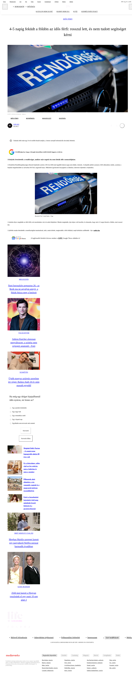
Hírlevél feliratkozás (19, 637)
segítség (62, 118)
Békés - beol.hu (45, 665)
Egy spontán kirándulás (19, 408)
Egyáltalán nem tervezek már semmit (23, 423)
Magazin (86, 655)
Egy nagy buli (16, 412)
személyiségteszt (89, 11)
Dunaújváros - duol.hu (69, 660)
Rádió (118, 655)
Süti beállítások (112, 638)
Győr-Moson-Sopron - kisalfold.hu (72, 665)
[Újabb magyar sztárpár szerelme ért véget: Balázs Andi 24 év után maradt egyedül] (24, 361)
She (26, 1)
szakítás (24, 372)
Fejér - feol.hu (67, 662)
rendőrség (30, 118)
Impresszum (92, 637)
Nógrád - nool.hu (91, 665)
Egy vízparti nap (17, 419)
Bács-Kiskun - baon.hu (47, 660)
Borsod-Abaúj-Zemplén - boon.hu (50, 668)
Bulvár (96, 655)
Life (20, 1)
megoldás (24, 279)
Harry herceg (63, 11)
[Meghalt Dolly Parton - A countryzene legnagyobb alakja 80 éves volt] (15, 449)
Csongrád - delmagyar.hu (47, 670)
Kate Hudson (24, 587)
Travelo (39, 1)
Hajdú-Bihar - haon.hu (69, 668)
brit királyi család (23, 533)
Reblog (64, 1)
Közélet (64, 655)
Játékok (71, 1)
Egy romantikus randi (18, 415)
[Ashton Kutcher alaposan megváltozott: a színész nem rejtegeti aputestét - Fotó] (24, 314)
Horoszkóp (19, 6)
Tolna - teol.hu (112, 660)
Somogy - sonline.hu (91, 668)
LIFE (60, 238)
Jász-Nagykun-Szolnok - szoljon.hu (95, 660)
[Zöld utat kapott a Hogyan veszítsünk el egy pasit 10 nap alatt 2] (24, 568)
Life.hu (16, 124)
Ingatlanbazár (48, 1)
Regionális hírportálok (49, 655)
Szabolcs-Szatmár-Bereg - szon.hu (95, 670)
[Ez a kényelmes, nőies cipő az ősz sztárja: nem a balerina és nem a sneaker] (15, 467)
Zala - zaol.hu (112, 668)
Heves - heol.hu (68, 670)
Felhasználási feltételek (70, 637)
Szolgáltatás (107, 655)
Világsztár (23, 333)
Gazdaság (75, 655)
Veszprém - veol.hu (113, 665)
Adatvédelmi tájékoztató (44, 637)
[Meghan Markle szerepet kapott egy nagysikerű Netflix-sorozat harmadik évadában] (24, 522)
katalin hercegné (44, 11)
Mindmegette (13, 1)
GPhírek (56, 1)
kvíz (75, 11)
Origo (4, 1)
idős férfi (67, 19)
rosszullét (46, 118)
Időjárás (31, 6)
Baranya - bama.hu (46, 662)
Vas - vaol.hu (112, 662)
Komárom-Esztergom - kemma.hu (94, 662)
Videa (32, 1)
